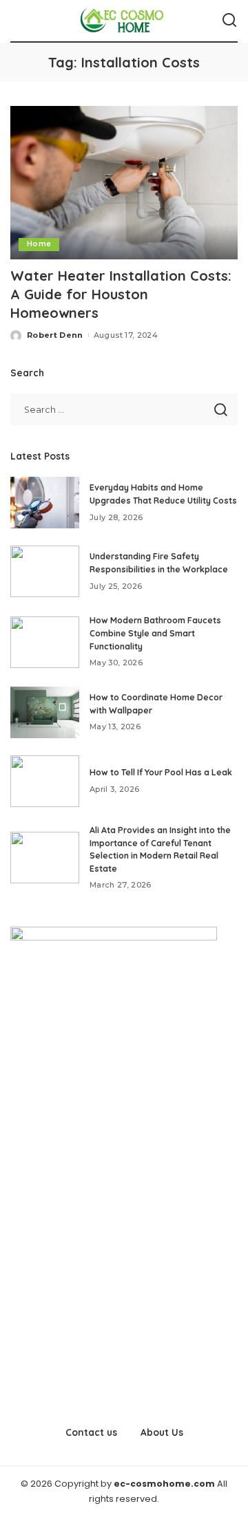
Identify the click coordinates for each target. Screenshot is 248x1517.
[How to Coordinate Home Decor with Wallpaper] (44, 712)
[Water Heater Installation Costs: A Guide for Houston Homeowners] (124, 182)
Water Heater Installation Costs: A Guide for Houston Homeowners (120, 294)
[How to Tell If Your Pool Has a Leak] (44, 781)
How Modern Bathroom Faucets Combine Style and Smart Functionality (155, 633)
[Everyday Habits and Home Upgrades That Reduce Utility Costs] (44, 502)
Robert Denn (55, 335)
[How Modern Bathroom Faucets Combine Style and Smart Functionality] (44, 642)
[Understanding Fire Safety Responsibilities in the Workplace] (44, 571)
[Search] (229, 20)
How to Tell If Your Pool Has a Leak (161, 772)
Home (39, 243)
